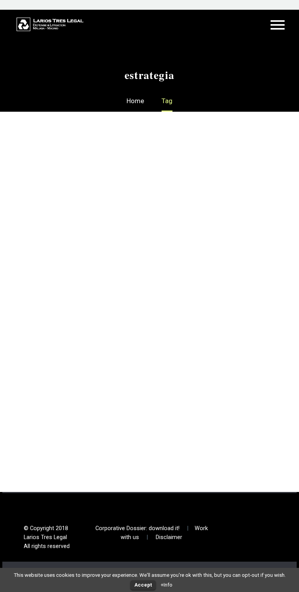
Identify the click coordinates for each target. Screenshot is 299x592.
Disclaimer (169, 537)
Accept (143, 585)
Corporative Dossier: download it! (137, 528)
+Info (166, 585)
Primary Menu (278, 25)
